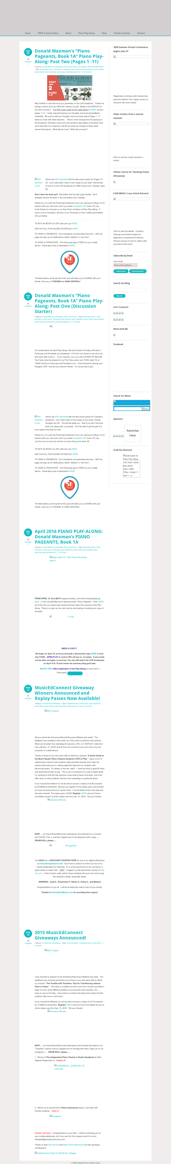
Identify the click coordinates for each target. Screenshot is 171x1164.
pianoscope (61, 72)
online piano (57, 69)
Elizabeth (28, 61)
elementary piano (46, 69)
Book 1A (38, 601)
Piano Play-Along (86, 33)
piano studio (99, 69)
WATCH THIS (46, 668)
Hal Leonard (53, 1144)
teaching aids (72, 706)
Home (28, 33)
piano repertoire (88, 69)
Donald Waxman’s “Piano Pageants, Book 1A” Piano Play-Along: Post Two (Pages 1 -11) (69, 56)
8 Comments (87, 72)
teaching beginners (73, 72)
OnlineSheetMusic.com (62, 892)
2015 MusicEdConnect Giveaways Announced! (60, 935)
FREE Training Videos (48, 33)
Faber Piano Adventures (73, 1144)
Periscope (67, 69)
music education (72, 943)
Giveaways (59, 66)
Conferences (47, 703)
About (68, 33)
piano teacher (40, 72)
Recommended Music (96, 66)
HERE (93, 109)
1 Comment (76, 322)
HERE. (75, 228)
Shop (104, 33)
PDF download (61, 179)
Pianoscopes (82, 66)
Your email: (118, 261)
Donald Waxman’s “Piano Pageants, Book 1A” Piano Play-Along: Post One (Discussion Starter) (69, 303)
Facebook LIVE (80, 206)
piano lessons (76, 69)
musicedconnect (72, 703)
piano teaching (50, 72)
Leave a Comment (85, 706)
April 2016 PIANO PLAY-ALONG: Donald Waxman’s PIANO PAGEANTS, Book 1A (69, 537)
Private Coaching (122, 33)
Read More (75, 673)
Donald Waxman (48, 66)
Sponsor (141, 33)
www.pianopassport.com (51, 863)
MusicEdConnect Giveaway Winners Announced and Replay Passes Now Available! (67, 693)
